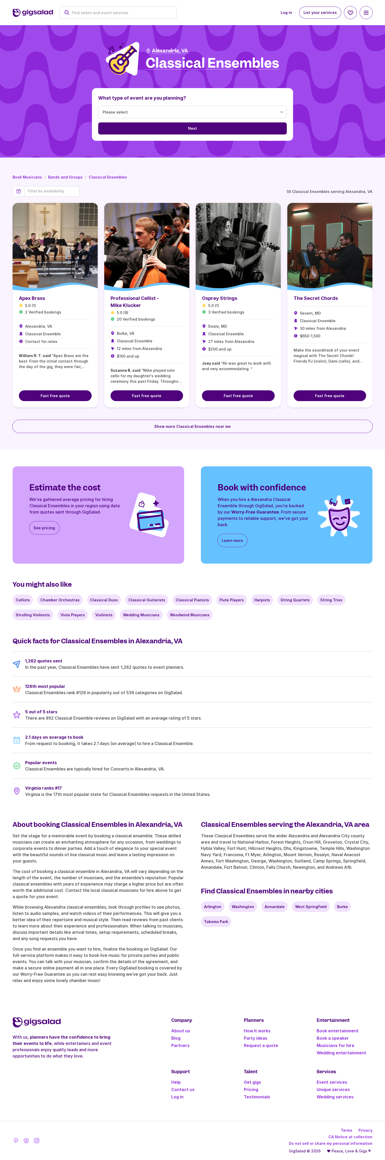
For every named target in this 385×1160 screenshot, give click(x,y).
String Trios (331, 600)
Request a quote (261, 1045)
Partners (180, 1045)
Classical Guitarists (146, 600)
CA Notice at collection (350, 1137)
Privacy (365, 1130)
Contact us (183, 1089)
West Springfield (311, 906)
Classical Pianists (192, 600)
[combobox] (121, 13)
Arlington (212, 906)
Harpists (262, 600)
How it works (257, 1030)
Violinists (104, 615)
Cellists (23, 600)
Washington (243, 906)
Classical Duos (104, 600)
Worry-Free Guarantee (255, 512)
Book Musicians (27, 177)
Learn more (232, 540)
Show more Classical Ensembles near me (192, 426)
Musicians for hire (335, 1045)
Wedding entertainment (341, 1052)
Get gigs (252, 1082)
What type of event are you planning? (142, 98)
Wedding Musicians (141, 615)
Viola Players (72, 615)
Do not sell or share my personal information (330, 1143)
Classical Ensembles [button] (212, 63)
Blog (175, 1038)
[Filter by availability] (52, 191)
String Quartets (295, 600)
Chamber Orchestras (60, 600)
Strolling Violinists (33, 615)
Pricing (251, 1089)
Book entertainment (338, 1030)
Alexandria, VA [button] (170, 50)
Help (176, 1082)
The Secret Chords (316, 298)
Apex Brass (32, 298)
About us (180, 1030)
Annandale (275, 906)
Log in (286, 12)
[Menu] (366, 12)
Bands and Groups (65, 177)
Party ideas (255, 1038)
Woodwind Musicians (190, 615)
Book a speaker (333, 1038)
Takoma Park (216, 921)
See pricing (44, 528)
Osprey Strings (219, 298)
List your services (320, 12)
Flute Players (231, 600)
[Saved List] (350, 12)
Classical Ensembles (108, 177)
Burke (342, 906)
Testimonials (257, 1096)
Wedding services (335, 1096)
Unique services (333, 1089)
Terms (346, 1130)
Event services (332, 1082)
